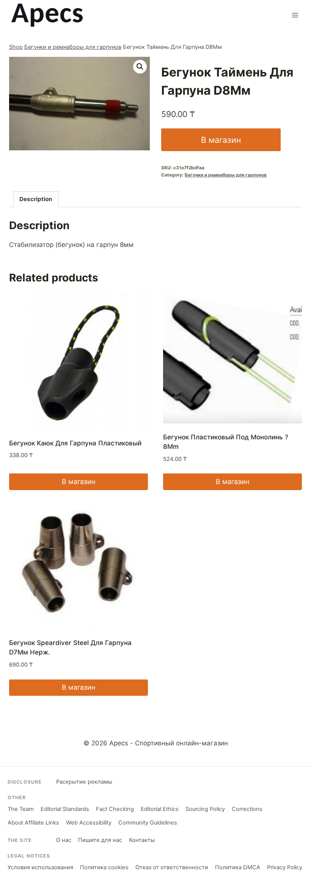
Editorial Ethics (160, 809)
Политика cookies (104, 867)
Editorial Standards (65, 809)
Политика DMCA (237, 867)
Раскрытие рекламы (84, 781)
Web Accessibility (89, 822)
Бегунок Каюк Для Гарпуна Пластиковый (75, 443)
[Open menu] (295, 15)
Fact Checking (115, 809)
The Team (21, 809)
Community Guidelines (147, 822)
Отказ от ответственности (171, 867)
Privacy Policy (284, 867)
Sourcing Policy (205, 809)
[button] (140, 66)
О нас (63, 840)
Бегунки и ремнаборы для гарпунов (72, 47)
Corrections (247, 809)
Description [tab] (35, 199)
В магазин (221, 140)
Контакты (142, 840)
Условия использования (40, 867)
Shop (16, 47)
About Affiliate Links (33, 822)
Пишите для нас (100, 840)
